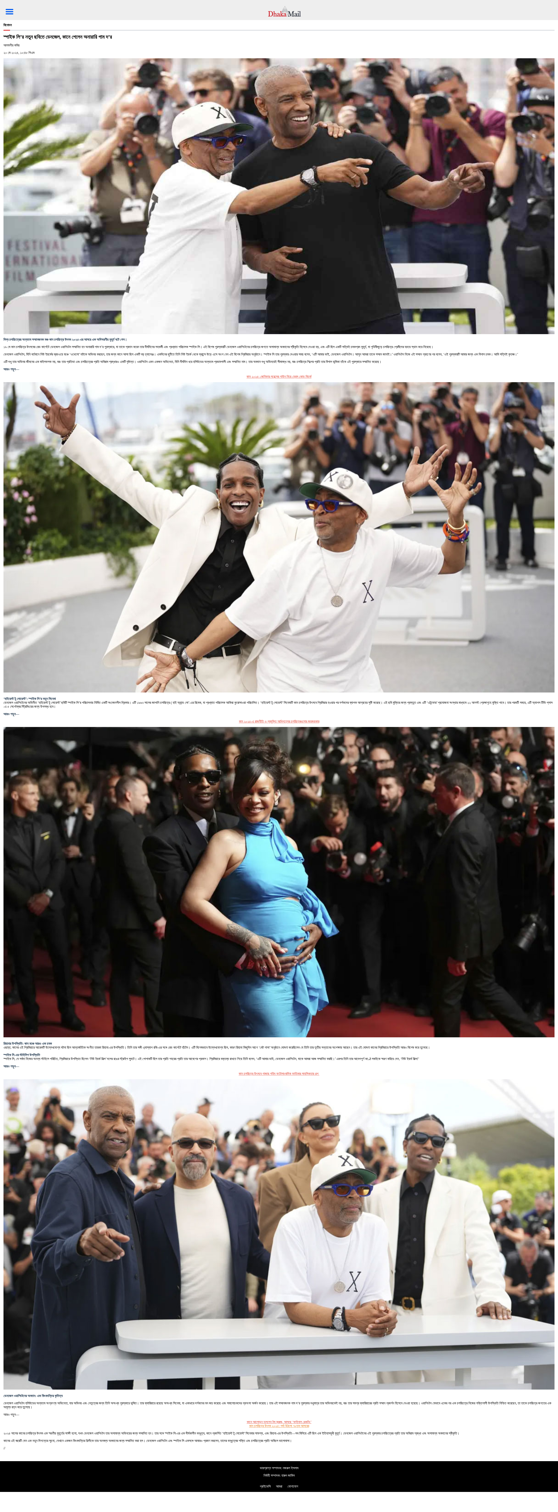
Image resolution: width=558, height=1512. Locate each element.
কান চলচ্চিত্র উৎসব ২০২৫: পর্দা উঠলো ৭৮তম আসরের (279, 1426)
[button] (11, 8)
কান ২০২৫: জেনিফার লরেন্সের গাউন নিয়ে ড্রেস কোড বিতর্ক (279, 376)
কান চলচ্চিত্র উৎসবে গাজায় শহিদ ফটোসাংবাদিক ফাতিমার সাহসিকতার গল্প (279, 1074)
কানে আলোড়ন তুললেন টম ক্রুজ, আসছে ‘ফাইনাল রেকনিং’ (279, 1422)
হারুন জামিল (288, 1475)
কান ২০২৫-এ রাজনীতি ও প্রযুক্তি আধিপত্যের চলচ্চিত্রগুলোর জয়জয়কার (279, 721)
